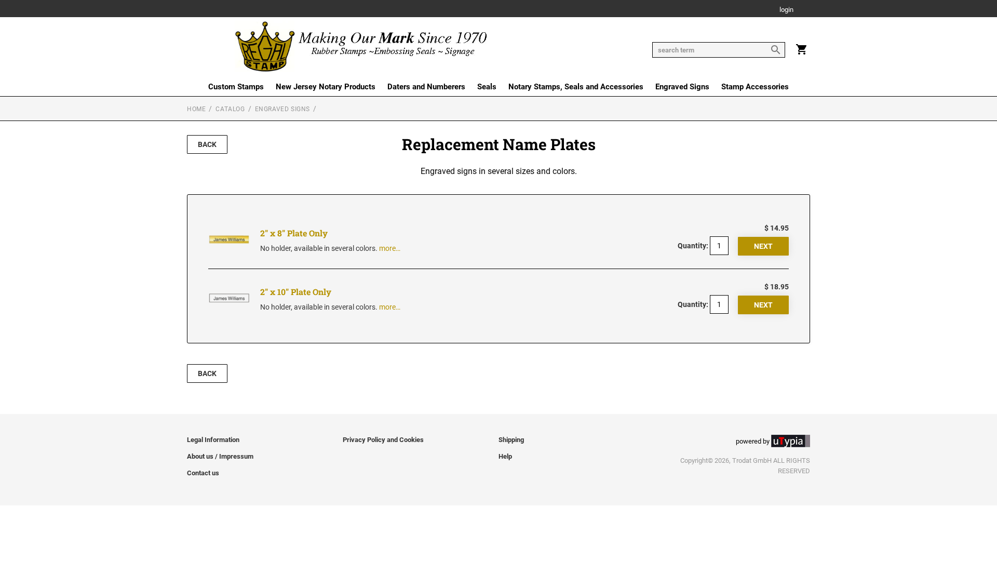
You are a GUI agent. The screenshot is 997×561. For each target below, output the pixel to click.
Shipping (511, 440)
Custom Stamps (236, 86)
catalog (230, 109)
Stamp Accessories (755, 86)
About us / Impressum (220, 456)
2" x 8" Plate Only (294, 233)
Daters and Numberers (426, 86)
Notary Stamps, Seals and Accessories (575, 86)
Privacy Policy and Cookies (383, 440)
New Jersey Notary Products (325, 86)
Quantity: (693, 246)
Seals (486, 86)
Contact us (203, 473)
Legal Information (213, 440)
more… (389, 248)
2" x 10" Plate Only (295, 291)
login (786, 10)
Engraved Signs (682, 86)
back (207, 144)
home (196, 109)
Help (505, 456)
